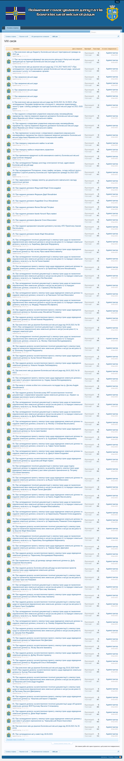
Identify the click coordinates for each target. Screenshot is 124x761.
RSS (120, 757)
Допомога (104, 757)
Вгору (116, 757)
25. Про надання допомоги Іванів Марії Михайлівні (33, 234)
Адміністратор (16, 56)
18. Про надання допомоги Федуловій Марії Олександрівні (36, 188)
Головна (110, 757)
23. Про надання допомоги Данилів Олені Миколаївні (34, 220)
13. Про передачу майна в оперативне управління (33, 150)
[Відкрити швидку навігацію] (118, 36)
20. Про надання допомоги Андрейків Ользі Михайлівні (35, 201)
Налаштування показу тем (62, 743)
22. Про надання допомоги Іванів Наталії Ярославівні (34, 214)
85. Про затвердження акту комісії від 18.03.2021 (32, 734)
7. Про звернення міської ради (25, 96)
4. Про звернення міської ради (25, 77)
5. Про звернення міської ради (25, 83)
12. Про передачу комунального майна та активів (32, 143)
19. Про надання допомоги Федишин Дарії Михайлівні (34, 194)
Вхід (117, 2)
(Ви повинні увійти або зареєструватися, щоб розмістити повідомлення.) (97, 746)
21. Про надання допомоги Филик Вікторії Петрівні (33, 207)
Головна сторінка (13, 28)
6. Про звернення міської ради (25, 90)
